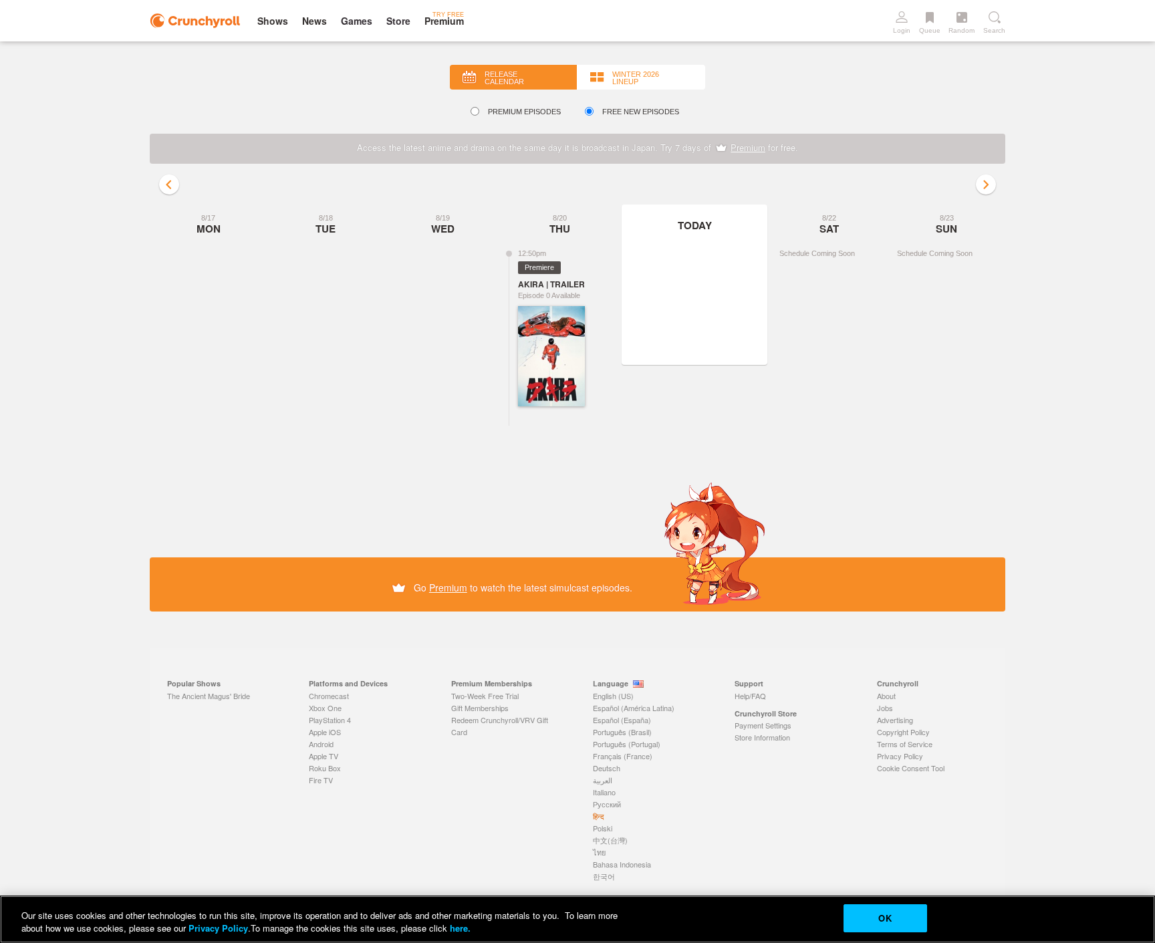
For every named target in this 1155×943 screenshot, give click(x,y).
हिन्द (598, 816)
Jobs (885, 707)
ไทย (599, 852)
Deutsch (606, 768)
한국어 (604, 876)
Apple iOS (325, 731)
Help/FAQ (750, 695)
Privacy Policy (900, 756)
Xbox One (325, 707)
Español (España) (622, 719)
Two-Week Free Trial (485, 695)
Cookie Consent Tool (910, 768)
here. (459, 928)
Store (398, 20)
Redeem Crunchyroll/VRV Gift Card (499, 725)
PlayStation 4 (330, 719)
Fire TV (321, 780)
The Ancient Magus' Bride (208, 695)
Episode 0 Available (549, 295)
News (314, 20)
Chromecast (329, 695)
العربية (602, 780)
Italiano (604, 792)
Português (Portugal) (626, 743)
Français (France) (622, 756)
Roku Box (325, 768)
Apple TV (323, 756)
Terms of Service (904, 743)
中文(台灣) (610, 840)
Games (356, 20)
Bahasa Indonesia (622, 864)
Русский (607, 804)
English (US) (613, 695)
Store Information (762, 737)
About (886, 695)
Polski (602, 828)
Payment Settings (763, 725)
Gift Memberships (480, 707)
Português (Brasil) (622, 731)
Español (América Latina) (633, 707)
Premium (748, 147)
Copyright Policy (903, 731)
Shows (272, 20)
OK (884, 918)
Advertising (895, 719)
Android (321, 743)
